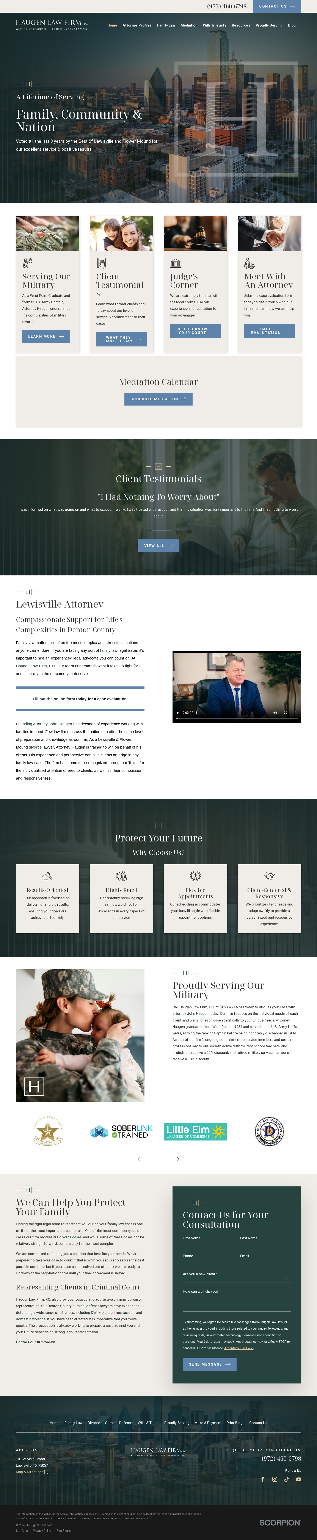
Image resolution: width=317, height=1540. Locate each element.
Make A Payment (208, 1423)
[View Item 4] (168, 530)
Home (55, 1423)
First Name (191, 1238)
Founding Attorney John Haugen (44, 724)
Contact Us (258, 1423)
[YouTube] (298, 1479)
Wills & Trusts (148, 1423)
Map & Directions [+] (32, 1472)
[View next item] (178, 530)
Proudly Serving (177, 1423)
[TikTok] (286, 1479)
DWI (94, 1312)
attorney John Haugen (190, 1013)
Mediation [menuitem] (189, 25)
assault (129, 1312)
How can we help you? (200, 1291)
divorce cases (70, 1237)
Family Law (73, 1423)
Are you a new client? (200, 1274)
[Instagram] (274, 1479)
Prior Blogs (235, 1423)
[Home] (52, 25)
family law (108, 650)
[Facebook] (262, 1479)
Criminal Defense (119, 1423)
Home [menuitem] (112, 25)
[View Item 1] (149, 530)
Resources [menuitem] (241, 25)
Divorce (94, 1423)
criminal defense (85, 1306)
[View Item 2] (155, 530)
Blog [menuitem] (292, 25)
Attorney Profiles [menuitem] (137, 25)
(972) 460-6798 (227, 6)
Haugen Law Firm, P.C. (36, 666)
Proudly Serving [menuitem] (269, 25)
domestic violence (31, 1319)
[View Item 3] (161, 530)
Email (244, 1256)
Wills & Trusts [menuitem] (214, 25)
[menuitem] (22, 1531)
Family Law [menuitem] (166, 25)
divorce (35, 747)
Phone (188, 1256)
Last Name (248, 1238)
